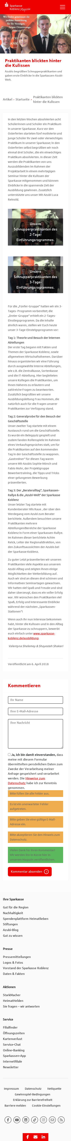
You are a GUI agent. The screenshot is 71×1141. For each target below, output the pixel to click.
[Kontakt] (52, 1119)
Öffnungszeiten (14, 1033)
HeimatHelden (13, 1000)
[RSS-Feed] (61, 1119)
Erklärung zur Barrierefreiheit (32, 1099)
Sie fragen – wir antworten (21, 1006)
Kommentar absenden (26, 871)
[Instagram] (43, 1119)
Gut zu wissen (12, 935)
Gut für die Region (15, 907)
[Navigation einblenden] (62, 7)
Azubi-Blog (10, 930)
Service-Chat (12, 1044)
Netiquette (54, 1088)
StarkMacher (12, 995)
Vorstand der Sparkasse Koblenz (26, 968)
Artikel (7, 99)
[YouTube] (16, 1119)
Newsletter (11, 1067)
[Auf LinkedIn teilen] (43, 1137)
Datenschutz (33, 1088)
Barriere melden (15, 1105)
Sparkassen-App (14, 1055)
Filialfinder (10, 1027)
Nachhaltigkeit (13, 913)
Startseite (23, 99)
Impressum (11, 1088)
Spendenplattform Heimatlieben (25, 918)
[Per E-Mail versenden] (35, 1137)
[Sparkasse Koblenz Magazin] (17, 7)
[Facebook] (8, 1119)
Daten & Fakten (14, 973)
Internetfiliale (12, 1061)
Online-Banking (13, 1050)
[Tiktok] (34, 1119)
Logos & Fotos (13, 962)
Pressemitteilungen (17, 957)
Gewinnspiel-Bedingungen (32, 1094)
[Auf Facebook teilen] (28, 1137)
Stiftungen (10, 924)
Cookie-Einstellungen (46, 1105)
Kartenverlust (12, 1039)
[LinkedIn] (25, 1119)
